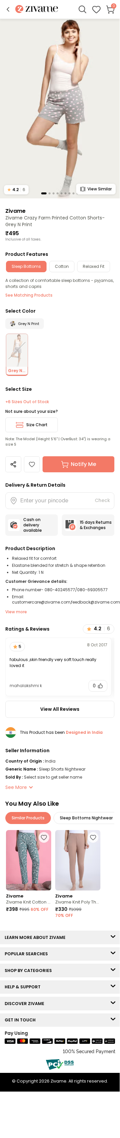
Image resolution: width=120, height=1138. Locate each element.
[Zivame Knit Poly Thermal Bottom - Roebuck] (77, 860)
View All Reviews (59, 709)
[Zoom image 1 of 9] (60, 108)
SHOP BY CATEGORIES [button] (30, 970)
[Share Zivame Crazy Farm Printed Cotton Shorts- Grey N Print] (13, 464)
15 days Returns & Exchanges (96, 524)
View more (16, 612)
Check (102, 500)
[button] (8, 9)
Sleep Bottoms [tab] (26, 266)
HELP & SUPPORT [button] (24, 987)
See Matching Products (29, 295)
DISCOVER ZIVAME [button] (26, 1003)
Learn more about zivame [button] (36, 937)
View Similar (99, 189)
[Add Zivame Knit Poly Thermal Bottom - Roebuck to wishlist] (93, 837)
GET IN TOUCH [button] (22, 1020)
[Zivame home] (36, 9)
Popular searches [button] (28, 954)
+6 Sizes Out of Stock (27, 401)
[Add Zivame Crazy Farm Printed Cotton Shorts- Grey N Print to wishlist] (32, 464)
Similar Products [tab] (28, 818)
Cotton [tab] (62, 266)
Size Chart (37, 425)
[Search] (82, 9)
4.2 (16, 189)
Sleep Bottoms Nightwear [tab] (86, 818)
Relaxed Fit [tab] (93, 266)
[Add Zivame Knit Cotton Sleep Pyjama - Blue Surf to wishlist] (44, 837)
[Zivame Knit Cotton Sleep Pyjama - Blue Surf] (28, 860)
